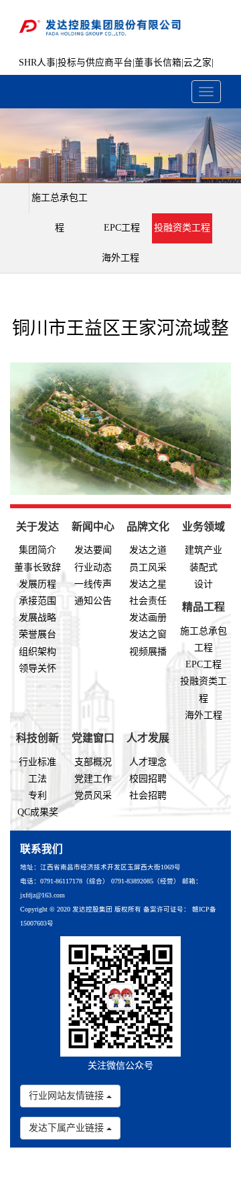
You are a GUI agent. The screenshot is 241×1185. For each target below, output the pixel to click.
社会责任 (148, 601)
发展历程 (37, 584)
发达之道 (148, 550)
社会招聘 (148, 795)
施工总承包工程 (59, 213)
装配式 (203, 567)
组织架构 (37, 652)
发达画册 (148, 618)
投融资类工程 (182, 228)
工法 (37, 779)
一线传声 (93, 584)
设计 (203, 584)
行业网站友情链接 (67, 1096)
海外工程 (120, 258)
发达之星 (148, 584)
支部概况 (93, 762)
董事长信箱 (158, 63)
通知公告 (93, 601)
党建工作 (93, 779)
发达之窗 (148, 634)
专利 (37, 795)
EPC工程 (122, 228)
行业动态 (93, 567)
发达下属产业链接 (67, 1128)
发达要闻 (93, 550)
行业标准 (37, 762)
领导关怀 (37, 668)
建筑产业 (203, 550)
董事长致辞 (37, 567)
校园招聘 (148, 779)
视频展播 (148, 652)
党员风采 (93, 795)
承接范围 (37, 601)
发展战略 (37, 618)
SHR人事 (37, 63)
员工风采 (148, 567)
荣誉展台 (37, 634)
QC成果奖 (37, 812)
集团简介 (37, 550)
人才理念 (148, 762)
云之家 (197, 63)
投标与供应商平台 (95, 63)
